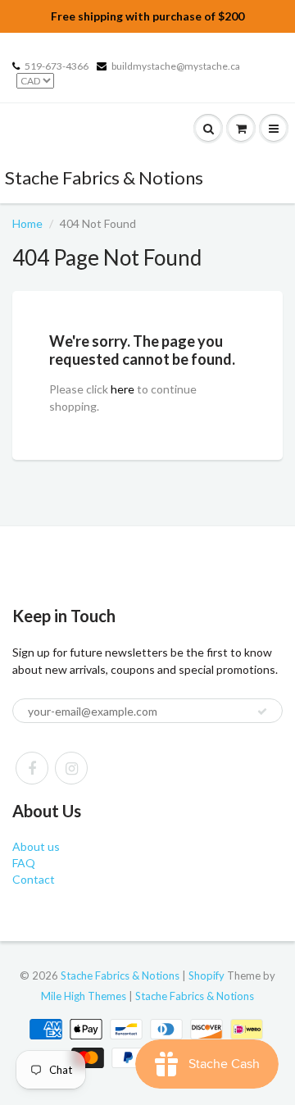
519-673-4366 (56, 66)
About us (36, 846)
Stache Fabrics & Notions (104, 177)
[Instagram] (71, 768)
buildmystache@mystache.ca (175, 66)
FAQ (23, 863)
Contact (33, 879)
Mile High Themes (83, 996)
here (122, 389)
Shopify (206, 975)
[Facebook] (32, 768)
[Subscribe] (262, 711)
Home (27, 223)
